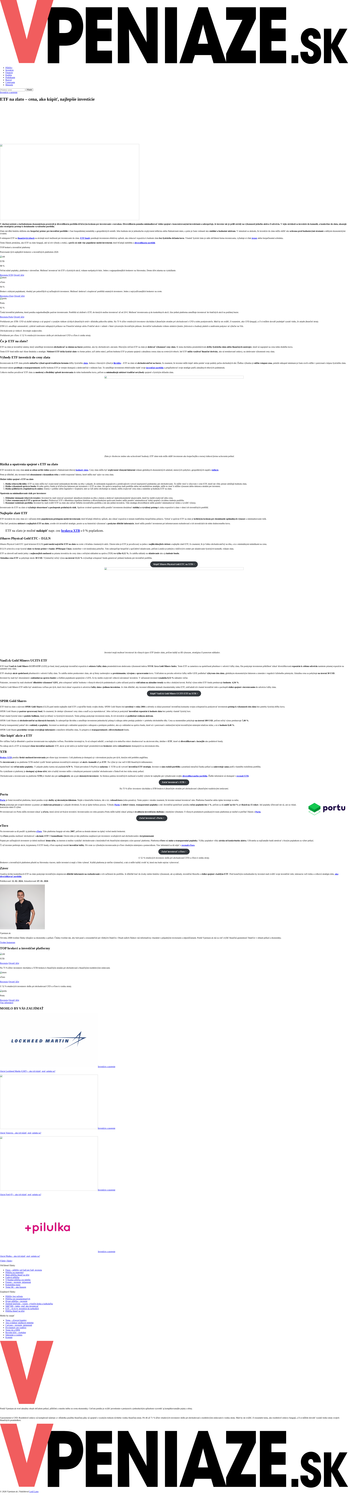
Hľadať (29, 90)
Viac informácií (6, 1002)
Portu (117, 805)
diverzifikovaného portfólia (194, 776)
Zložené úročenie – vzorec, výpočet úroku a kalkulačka (29, 1304)
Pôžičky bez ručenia (14, 1296)
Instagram (10, 942)
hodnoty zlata (82, 470)
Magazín (9, 85)
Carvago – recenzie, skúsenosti (18, 1325)
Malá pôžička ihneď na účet (17, 1275)
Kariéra (8, 75)
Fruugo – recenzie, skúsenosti (18, 1282)
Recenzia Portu (6, 317)
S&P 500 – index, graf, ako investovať (21, 1306)
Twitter (3, 942)
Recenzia (4, 963)
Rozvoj (8, 80)
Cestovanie (10, 82)
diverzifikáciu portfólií (145, 243)
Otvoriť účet (18, 275)
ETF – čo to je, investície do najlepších (22, 1308)
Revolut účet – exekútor (15, 1332)
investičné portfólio (155, 368)
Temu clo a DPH (12, 1330)
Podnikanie (10, 77)
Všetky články (6, 1261)
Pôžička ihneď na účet (14, 1311)
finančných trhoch (26, 238)
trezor (254, 238)
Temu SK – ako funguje (15, 1287)
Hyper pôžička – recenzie (16, 1301)
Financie (9, 72)
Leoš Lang (33, 1491)
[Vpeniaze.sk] (174, 63)
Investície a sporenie (8, 92)
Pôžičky (8, 68)
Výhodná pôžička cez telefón (17, 1280)
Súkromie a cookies (13, 1335)
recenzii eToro (188, 845)
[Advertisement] (174, 124)
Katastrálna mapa (12, 1285)
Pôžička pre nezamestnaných (17, 1299)
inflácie (215, 470)
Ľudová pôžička (12, 1277)
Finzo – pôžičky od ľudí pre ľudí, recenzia (23, 1270)
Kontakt (8, 1337)
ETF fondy (85, 238)
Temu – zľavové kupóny (16, 1320)
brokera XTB (70, 530)
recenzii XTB (242, 776)
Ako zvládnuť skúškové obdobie (19, 1323)
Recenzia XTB (6, 275)
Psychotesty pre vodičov (15, 1327)
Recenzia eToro (6, 296)
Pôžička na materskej (14, 1272)
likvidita (117, 363)
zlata (85, 363)
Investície (9, 70)
